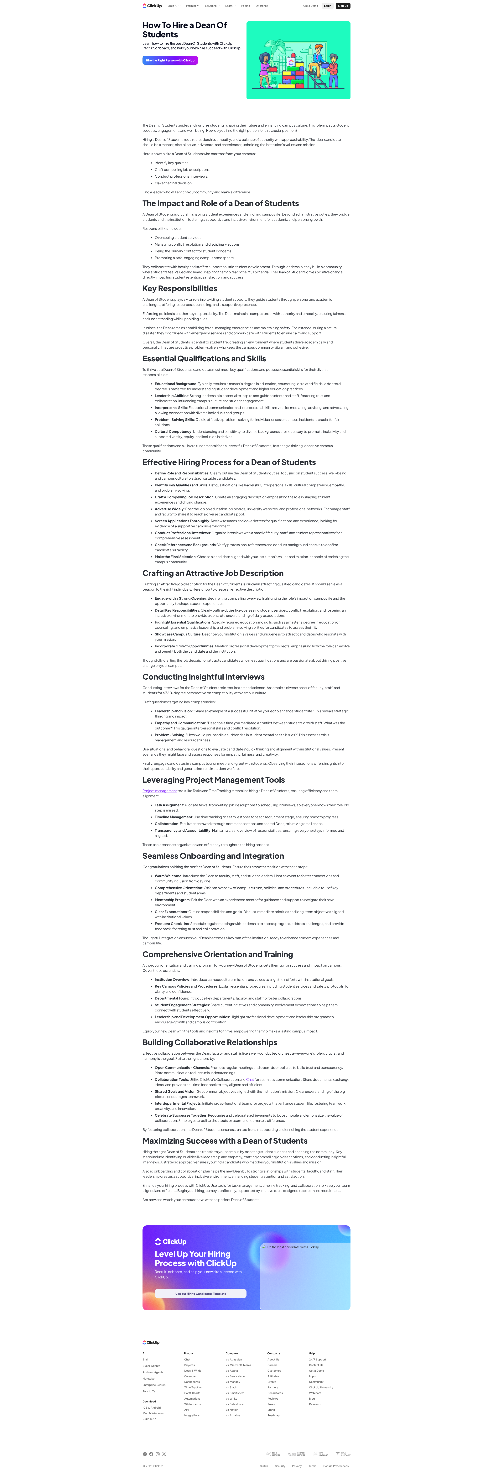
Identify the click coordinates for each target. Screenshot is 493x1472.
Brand (271, 1409)
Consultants (275, 1393)
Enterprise (262, 5)
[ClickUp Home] (152, 6)
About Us (273, 1359)
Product (189, 1353)
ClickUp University (321, 1387)
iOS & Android (152, 1407)
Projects (189, 1365)
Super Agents (151, 1365)
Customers (274, 1370)
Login (327, 5)
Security (280, 1466)
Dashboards (192, 1381)
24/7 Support (317, 1359)
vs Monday (233, 1381)
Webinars (315, 1393)
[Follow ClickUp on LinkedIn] (145, 1454)
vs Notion (232, 1409)
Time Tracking (193, 1387)
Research (315, 1404)
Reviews (272, 1398)
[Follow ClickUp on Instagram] (157, 1454)
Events (271, 1381)
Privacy (297, 1466)
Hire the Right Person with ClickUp (170, 60)
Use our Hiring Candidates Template (200, 1293)
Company (273, 1353)
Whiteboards (192, 1404)
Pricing (245, 5)
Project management (160, 790)
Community (316, 1381)
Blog (312, 1398)
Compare (232, 1353)
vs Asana (232, 1370)
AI (144, 1353)
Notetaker (149, 1378)
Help (312, 1353)
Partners (272, 1387)
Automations (192, 1398)
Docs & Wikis (192, 1370)
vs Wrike (231, 1398)
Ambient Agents (153, 1372)
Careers (272, 1365)
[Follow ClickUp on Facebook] (151, 1454)
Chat (250, 1079)
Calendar (190, 1376)
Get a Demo (316, 1370)
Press (271, 1404)
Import (313, 1376)
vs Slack (231, 1387)
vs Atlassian (234, 1359)
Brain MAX (149, 1418)
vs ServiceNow (235, 1376)
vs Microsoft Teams (238, 1365)
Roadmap (273, 1415)
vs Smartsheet (235, 1393)
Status (264, 1466)
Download (149, 1401)
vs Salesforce (234, 1404)
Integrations (192, 1415)
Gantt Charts (192, 1393)
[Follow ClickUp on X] (164, 1454)
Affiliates (273, 1376)
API (186, 1409)
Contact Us (316, 1365)
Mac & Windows (153, 1413)
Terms (312, 1466)
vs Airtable (233, 1415)
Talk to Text (150, 1391)
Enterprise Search (154, 1384)
